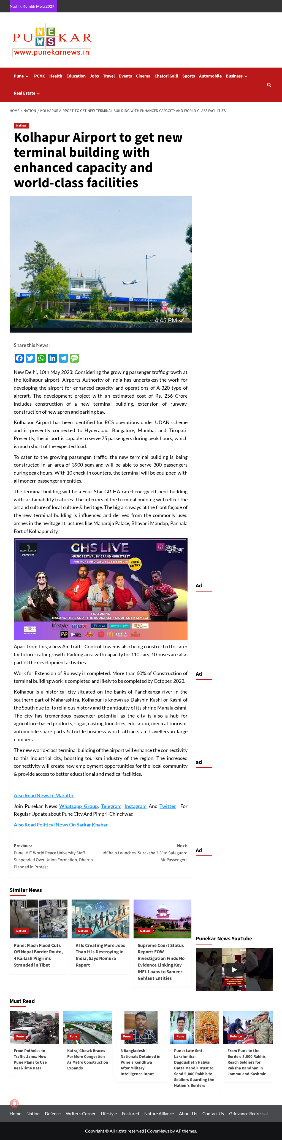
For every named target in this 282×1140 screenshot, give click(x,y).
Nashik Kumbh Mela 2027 (32, 6)
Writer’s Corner (81, 1113)
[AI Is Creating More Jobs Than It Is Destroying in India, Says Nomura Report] (100, 919)
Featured (130, 1113)
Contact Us (213, 1113)
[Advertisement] (234, 629)
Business (234, 76)
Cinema (143, 76)
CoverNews (158, 1130)
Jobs (94, 76)
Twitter (167, 806)
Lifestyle (109, 1113)
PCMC (39, 76)
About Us (188, 1113)
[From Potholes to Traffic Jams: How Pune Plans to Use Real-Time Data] (34, 1027)
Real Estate (24, 93)
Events (125, 76)
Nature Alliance (159, 1113)
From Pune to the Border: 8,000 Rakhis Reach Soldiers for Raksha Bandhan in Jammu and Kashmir (246, 1062)
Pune (19, 76)
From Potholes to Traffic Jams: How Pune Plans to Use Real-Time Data (30, 1059)
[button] (269, 85)
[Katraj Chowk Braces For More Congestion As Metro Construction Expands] (87, 1027)
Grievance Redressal (248, 1113)
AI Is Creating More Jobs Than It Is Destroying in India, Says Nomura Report (100, 955)
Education (76, 76)
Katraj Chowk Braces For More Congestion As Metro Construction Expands (87, 1059)
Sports (188, 76)
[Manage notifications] (14, 1103)
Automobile (210, 76)
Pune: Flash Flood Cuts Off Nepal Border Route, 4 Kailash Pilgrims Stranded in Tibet (38, 955)
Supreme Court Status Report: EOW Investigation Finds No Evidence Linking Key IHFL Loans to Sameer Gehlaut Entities (161, 962)
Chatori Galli (166, 76)
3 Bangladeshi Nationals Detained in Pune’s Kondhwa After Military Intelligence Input (141, 1062)
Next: (144, 853)
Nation (21, 125)
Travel (109, 76)
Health (55, 76)
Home (15, 1113)
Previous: (53, 856)
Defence (236, 1036)
